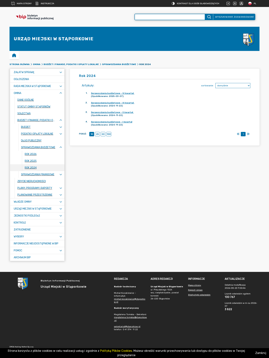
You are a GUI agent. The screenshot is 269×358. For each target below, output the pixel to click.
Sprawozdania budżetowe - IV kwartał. (112, 93)
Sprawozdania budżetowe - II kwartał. (112, 112)
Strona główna (20, 64)
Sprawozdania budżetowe (119, 64)
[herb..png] (248, 39)
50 (103, 134)
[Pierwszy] (238, 134)
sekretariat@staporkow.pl (127, 326)
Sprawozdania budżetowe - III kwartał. (112, 103)
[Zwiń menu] (60, 93)
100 (109, 134)
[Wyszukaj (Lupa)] (209, 17)
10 (92, 134)
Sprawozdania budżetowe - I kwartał (111, 122)
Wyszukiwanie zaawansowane (234, 17)
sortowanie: (207, 85)
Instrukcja (47, 3)
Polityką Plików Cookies (116, 351)
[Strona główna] (14, 55)
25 (97, 134)
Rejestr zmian (195, 290)
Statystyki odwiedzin (199, 295)
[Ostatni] (248, 134)
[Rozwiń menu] (60, 72)
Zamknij (260, 353)
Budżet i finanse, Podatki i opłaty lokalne (71, 64)
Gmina (36, 64)
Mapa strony (24, 3)
